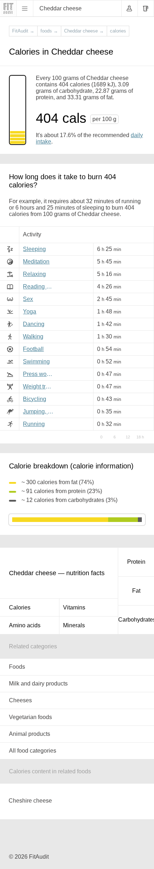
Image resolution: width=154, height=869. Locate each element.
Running (34, 424)
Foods (17, 667)
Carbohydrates (136, 620)
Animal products (29, 734)
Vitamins (74, 607)
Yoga (29, 311)
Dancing (33, 324)
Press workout (39, 374)
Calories (19, 607)
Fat (136, 591)
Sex (28, 299)
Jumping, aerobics (39, 411)
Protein (136, 562)
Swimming (36, 361)
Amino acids (24, 625)
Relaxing (34, 274)
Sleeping (34, 249)
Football (33, 349)
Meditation (36, 261)
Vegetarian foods (30, 717)
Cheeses (20, 700)
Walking (33, 336)
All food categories (32, 751)
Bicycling (34, 399)
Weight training (39, 386)
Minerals (74, 625)
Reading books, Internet (39, 286)
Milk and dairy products (38, 683)
